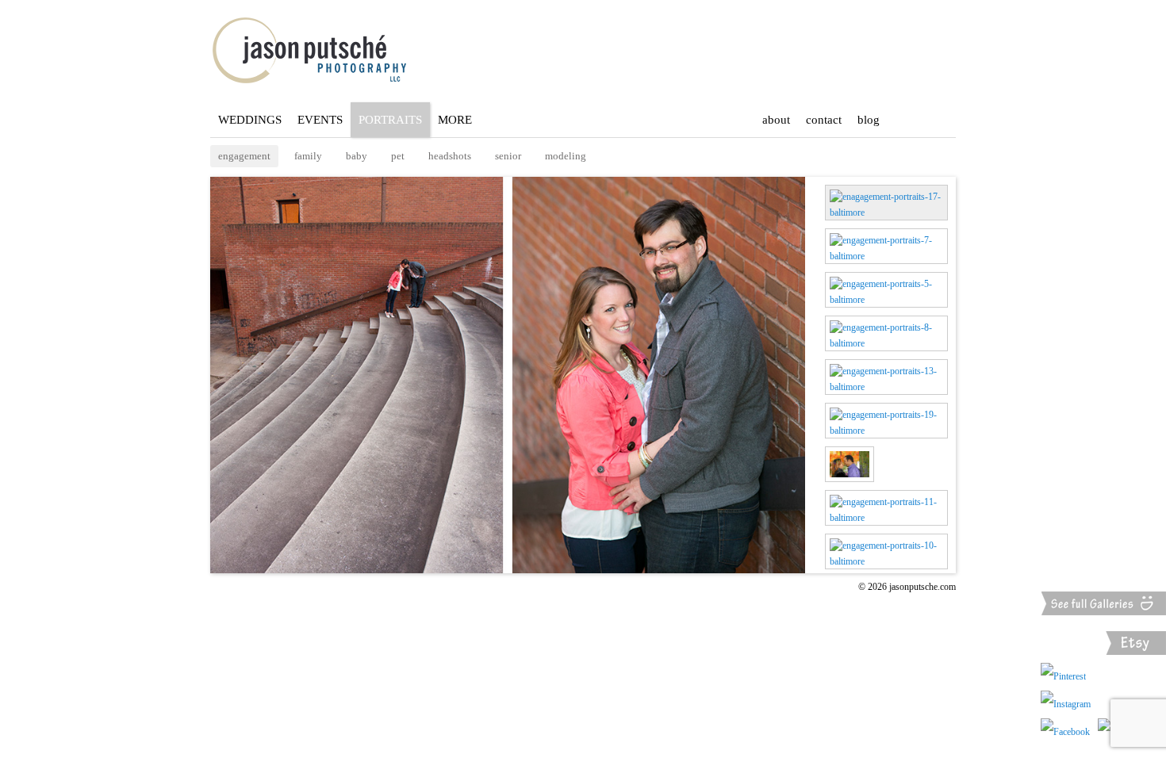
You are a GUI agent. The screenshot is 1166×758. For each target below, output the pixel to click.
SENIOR (508, 156)
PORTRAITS (390, 119)
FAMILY (308, 156)
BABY (356, 156)
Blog (868, 119)
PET (398, 156)
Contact (824, 119)
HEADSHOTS (449, 156)
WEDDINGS (250, 119)
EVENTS (320, 119)
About (776, 119)
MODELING (565, 156)
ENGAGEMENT (244, 156)
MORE (455, 119)
